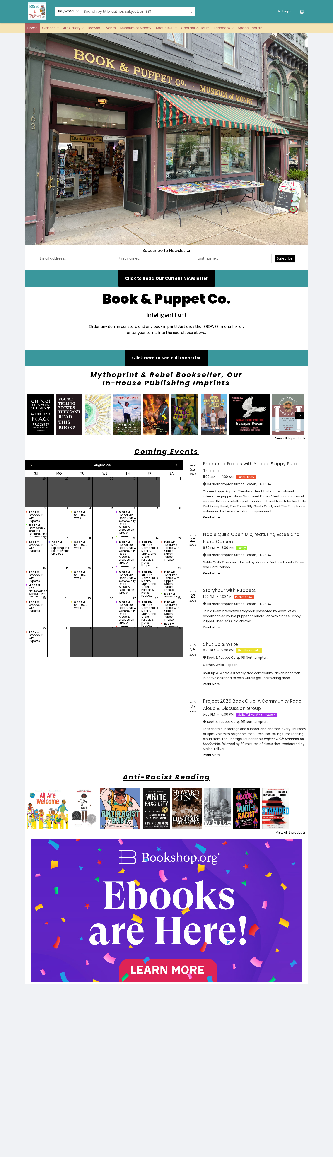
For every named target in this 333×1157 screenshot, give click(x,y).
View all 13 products (290, 438)
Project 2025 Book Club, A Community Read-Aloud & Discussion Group (253, 704)
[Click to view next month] (176, 465)
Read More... (212, 517)
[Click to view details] (40, 414)
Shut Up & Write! (221, 644)
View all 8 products (291, 832)
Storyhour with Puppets (229, 590)
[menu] (166, 28)
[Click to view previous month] (31, 465)
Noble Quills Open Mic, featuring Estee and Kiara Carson (251, 538)
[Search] (190, 11)
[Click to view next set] (33, 415)
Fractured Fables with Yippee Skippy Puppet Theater (253, 467)
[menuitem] (32, 28)
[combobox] (69, 11)
